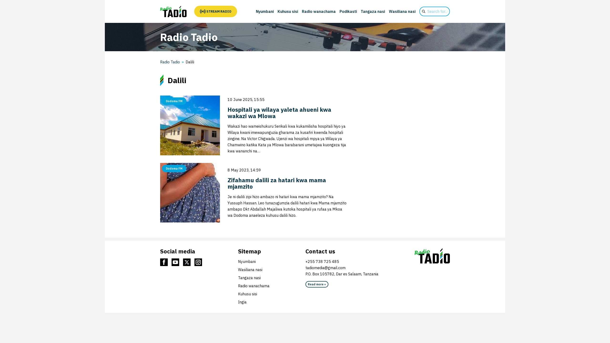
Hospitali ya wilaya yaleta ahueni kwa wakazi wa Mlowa (279, 113)
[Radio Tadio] (173, 11)
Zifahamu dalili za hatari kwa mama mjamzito (277, 183)
